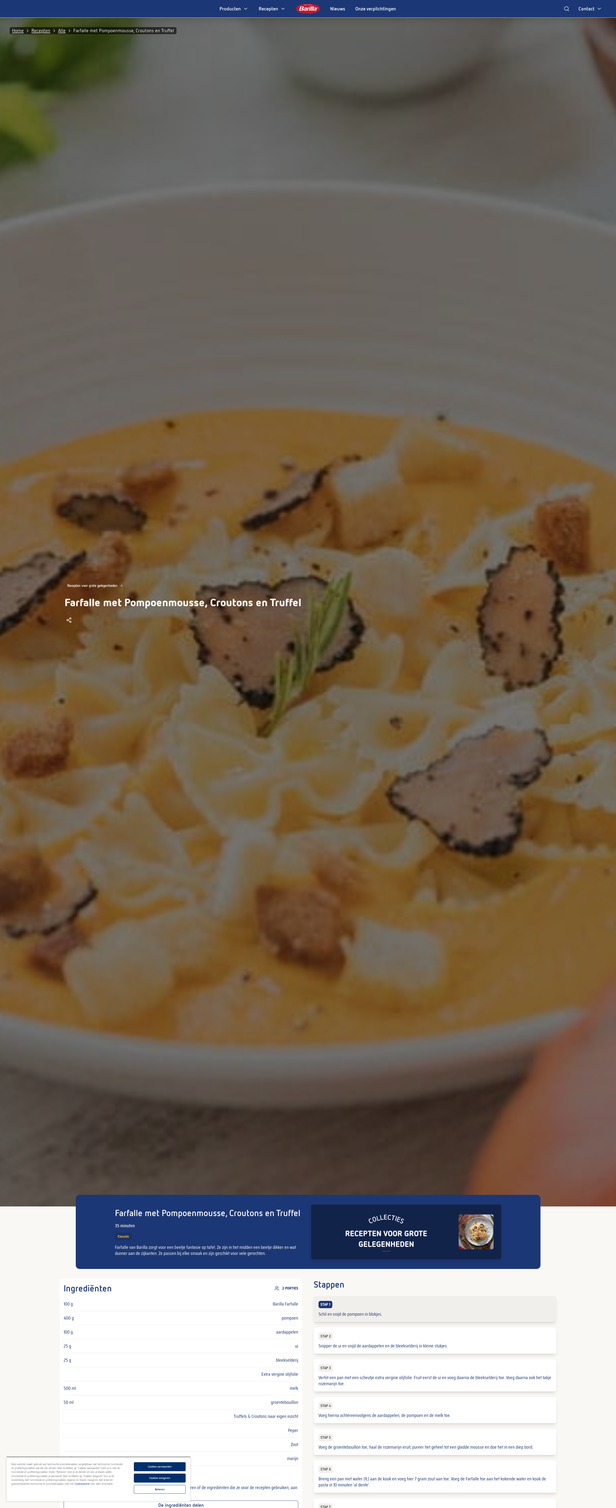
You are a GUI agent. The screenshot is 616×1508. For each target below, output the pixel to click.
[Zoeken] (566, 9)
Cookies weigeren (159, 1478)
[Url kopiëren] (69, 620)
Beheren (160, 1489)
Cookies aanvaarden (160, 1466)
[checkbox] (435, 1309)
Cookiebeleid (82, 1483)
